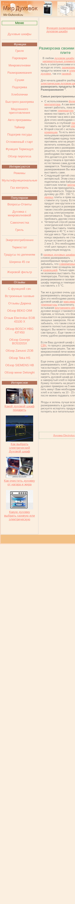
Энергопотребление (19, 240)
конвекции (50, 132)
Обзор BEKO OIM (19, 310)
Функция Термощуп (19, 149)
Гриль (19, 230)
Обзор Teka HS (19, 358)
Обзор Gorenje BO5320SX (19, 341)
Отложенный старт (19, 142)
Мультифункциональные (19, 180)
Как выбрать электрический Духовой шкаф (19, 447)
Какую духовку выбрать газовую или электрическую (19, 515)
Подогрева (19, 87)
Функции (20, 44)
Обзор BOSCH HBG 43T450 (19, 330)
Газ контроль (19, 187)
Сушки (19, 80)
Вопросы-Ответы (19, 204)
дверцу (49, 197)
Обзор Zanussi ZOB (19, 350)
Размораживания (19, 72)
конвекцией (50, 270)
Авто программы (19, 120)
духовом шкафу (64, 58)
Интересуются (19, 166)
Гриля (19, 51)
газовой (66, 73)
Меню (19, 23)
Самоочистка (19, 222)
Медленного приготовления (19, 110)
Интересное (19, 382)
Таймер (19, 127)
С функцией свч (19, 289)
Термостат (19, 247)
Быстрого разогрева (19, 102)
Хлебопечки (19, 94)
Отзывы (19, 282)
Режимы (19, 173)
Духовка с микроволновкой (19, 213)
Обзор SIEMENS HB (19, 365)
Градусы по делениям (19, 254)
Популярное (19, 198)
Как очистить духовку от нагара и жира (19, 482)
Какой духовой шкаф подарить (19, 408)
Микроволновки (20, 65)
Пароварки (19, 58)
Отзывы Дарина (19, 303)
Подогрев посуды (19, 134)
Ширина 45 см (19, 262)
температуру (65, 110)
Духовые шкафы (19, 34)
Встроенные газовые (19, 296)
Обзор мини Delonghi (20, 372)
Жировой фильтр (19, 272)
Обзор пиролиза (19, 156)
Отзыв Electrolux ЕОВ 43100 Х (19, 319)
